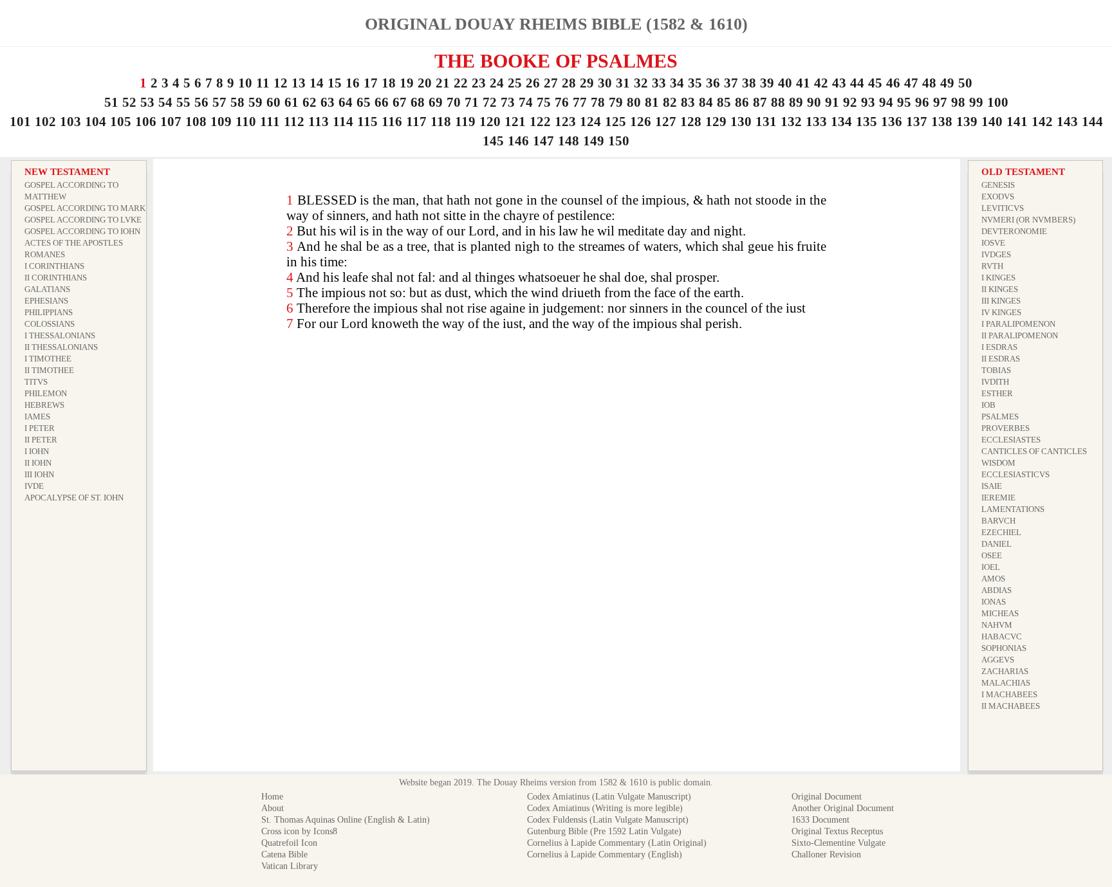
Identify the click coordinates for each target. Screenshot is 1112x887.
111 (270, 121)
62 (309, 102)
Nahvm (996, 625)
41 (803, 83)
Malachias (1005, 683)
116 (392, 121)
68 (418, 102)
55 (183, 102)
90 (814, 102)
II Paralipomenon (1019, 335)
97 (940, 102)
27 (551, 83)
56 (201, 102)
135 (866, 121)
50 (965, 83)
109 (221, 121)
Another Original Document (843, 808)
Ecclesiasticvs (1015, 474)
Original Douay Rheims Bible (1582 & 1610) (556, 24)
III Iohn (39, 474)
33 (659, 83)
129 (716, 121)
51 (111, 102)
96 (922, 102)
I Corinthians (54, 266)
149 (593, 141)
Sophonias (1003, 648)
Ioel (990, 567)
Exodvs (997, 196)
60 (273, 102)
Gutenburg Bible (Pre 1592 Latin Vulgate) (604, 831)
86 (742, 102)
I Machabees (1009, 694)
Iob (988, 405)
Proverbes (1005, 428)
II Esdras (1000, 358)
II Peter (40, 439)
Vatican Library (289, 866)
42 (821, 83)
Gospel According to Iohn (82, 231)
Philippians (48, 312)
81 (652, 102)
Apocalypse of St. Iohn (74, 497)
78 (598, 102)
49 (947, 83)
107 (170, 121)
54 (165, 102)
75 (544, 102)
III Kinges (1001, 301)
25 (515, 83)
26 (533, 83)
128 (690, 121)
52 (129, 102)
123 (565, 121)
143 (1067, 121)
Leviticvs (1002, 208)
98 (958, 102)
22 (461, 83)
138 (941, 121)
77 (580, 102)
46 (893, 83)
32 (641, 83)
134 (841, 121)
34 (677, 83)
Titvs (36, 382)
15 (335, 83)
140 (992, 121)
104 (95, 121)
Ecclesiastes (1011, 439)
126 (640, 121)
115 (367, 121)
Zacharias (1004, 671)
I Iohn (36, 451)
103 (70, 121)
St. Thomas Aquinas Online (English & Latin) (345, 820)
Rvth (992, 266)
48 (929, 83)
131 (766, 121)
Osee (991, 555)
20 (425, 83)
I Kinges (998, 277)
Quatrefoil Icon (289, 843)
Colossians (49, 324)
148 (568, 141)
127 (665, 121)
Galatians (47, 289)
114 (343, 121)
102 (45, 121)
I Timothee (47, 358)
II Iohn (37, 463)
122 (540, 121)
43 (839, 83)
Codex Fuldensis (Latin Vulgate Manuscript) (608, 820)
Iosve (993, 243)
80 (634, 102)
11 (263, 83)
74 (526, 102)
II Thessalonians (61, 347)
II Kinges (999, 289)
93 (868, 102)
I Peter (39, 428)
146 (518, 141)
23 (479, 83)
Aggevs (997, 659)
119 (465, 121)
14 (317, 83)
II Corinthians (55, 277)
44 (857, 83)
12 (280, 83)
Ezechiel (1001, 532)
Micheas (1000, 613)
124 (590, 121)
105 (120, 121)
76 (562, 102)
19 (407, 83)
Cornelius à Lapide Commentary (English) (604, 854)
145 (493, 141)
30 (605, 83)
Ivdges (996, 254)
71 (472, 102)
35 (695, 83)
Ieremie (998, 497)
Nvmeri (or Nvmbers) (1028, 219)
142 (1042, 121)
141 (1017, 121)
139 (967, 121)
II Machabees (1010, 706)
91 (832, 102)
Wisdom (998, 463)
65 (364, 102)
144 (1092, 121)
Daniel (996, 544)
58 (237, 102)
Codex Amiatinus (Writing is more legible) (605, 808)
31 (623, 83)
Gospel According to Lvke (83, 219)
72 (490, 102)
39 (767, 83)
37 (731, 83)
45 (875, 83)
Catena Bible (284, 854)
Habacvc (1001, 636)
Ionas (993, 602)
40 (785, 83)
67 (400, 102)
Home (272, 796)
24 (497, 83)
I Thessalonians (59, 335)
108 (196, 121)
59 (255, 102)
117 (416, 121)
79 (616, 102)
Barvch (998, 521)
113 (318, 121)
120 (490, 121)
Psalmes (1000, 416)
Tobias (996, 370)
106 (145, 121)
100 (997, 102)
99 (976, 102)
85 (724, 102)
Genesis (998, 185)
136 (891, 121)
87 (760, 102)
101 (20, 121)
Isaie (991, 486)
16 (353, 83)
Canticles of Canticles (1034, 451)
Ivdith (995, 382)
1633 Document (820, 820)
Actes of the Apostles (73, 243)
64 (345, 102)
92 (850, 102)
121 (515, 121)
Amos (993, 578)
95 (904, 102)
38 (749, 83)
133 (816, 121)
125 (615, 121)
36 (713, 83)
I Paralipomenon (1018, 324)
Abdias (996, 590)
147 (543, 141)
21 (443, 83)
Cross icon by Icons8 (299, 831)
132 (791, 121)
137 (916, 121)
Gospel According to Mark (84, 208)
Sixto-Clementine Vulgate (838, 843)
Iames (37, 416)
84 (706, 102)
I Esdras (999, 347)
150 (618, 141)
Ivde (34, 486)
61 (291, 102)
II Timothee (49, 370)
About (272, 808)
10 (245, 83)
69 (436, 102)
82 (670, 102)
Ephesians (46, 301)
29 (587, 83)
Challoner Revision (826, 854)
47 (911, 83)
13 (299, 83)
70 (454, 102)
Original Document (827, 796)
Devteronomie (1014, 231)
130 (741, 121)
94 (886, 102)
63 (327, 102)
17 (371, 83)
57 (219, 102)
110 (246, 121)
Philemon (45, 393)
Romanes (44, 254)
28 (569, 83)
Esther (997, 393)
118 (441, 121)
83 (688, 102)
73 (508, 102)
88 (778, 102)
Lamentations (1012, 509)
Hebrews (44, 405)
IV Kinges (1001, 312)
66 (382, 102)
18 (389, 83)
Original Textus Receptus (837, 831)
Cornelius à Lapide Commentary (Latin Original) (617, 843)
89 (796, 102)
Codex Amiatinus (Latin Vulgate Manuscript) (609, 796)
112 (294, 121)
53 (147, 102)
